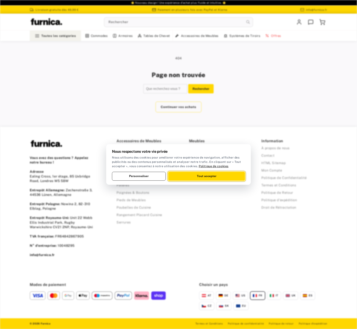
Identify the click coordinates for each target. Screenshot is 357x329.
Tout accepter (206, 176)
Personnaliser (139, 176)
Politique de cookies (213, 166)
